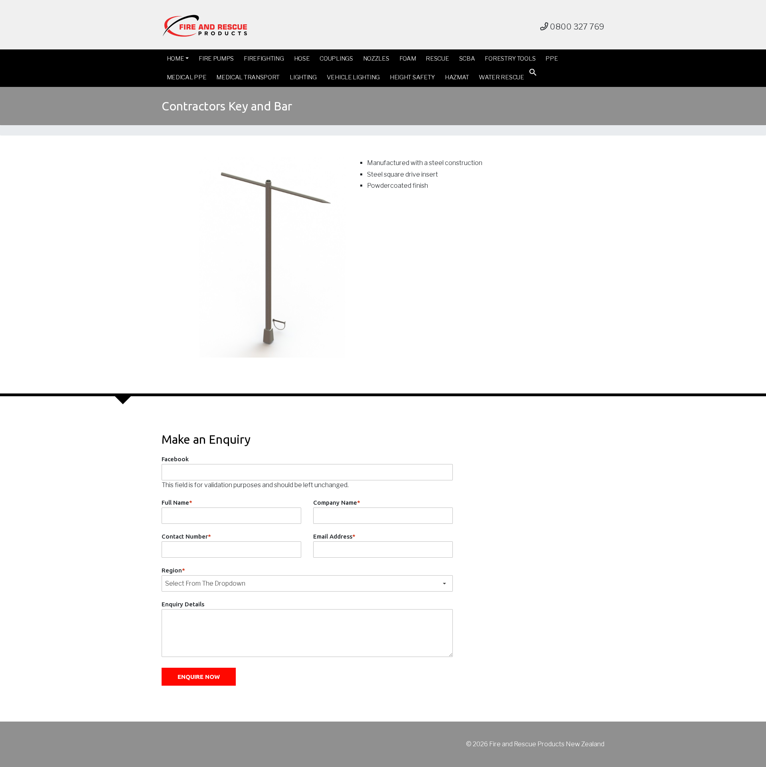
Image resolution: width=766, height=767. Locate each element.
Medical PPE (187, 77)
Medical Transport (248, 77)
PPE (551, 58)
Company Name (336, 502)
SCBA (467, 58)
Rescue (437, 58)
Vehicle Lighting (353, 77)
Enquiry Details (183, 604)
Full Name (177, 502)
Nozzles (376, 58)
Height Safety (412, 77)
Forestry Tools (510, 58)
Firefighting (264, 58)
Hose (302, 58)
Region (173, 570)
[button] (533, 74)
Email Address (334, 536)
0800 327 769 (576, 26)
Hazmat (457, 77)
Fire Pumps (216, 58)
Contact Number (186, 536)
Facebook (175, 459)
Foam (407, 58)
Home (175, 58)
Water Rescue (501, 77)
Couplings (336, 58)
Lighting (303, 77)
